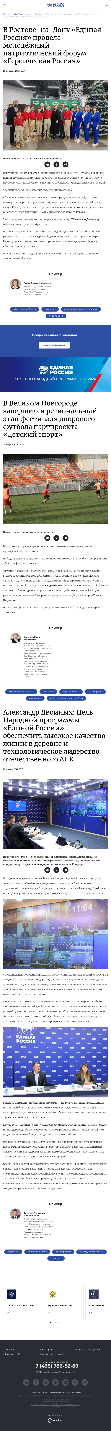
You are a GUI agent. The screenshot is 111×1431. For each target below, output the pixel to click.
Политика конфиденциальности (55, 1402)
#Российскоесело (37, 1251)
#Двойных (13, 1251)
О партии (10, 1349)
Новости (38, 14)
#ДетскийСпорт (71, 691)
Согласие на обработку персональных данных (55, 1407)
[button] (50, 1322)
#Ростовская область (25, 309)
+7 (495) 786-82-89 (55, 1366)
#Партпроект (95, 691)
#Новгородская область (21, 691)
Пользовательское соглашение (55, 1399)
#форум (50, 309)
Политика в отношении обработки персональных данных (55, 1404)
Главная (6, 14)
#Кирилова (35, 698)
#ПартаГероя (56, 316)
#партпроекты (63, 1251)
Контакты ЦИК (12, 1354)
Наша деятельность (22, 14)
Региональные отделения (88, 1349)
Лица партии (46, 1349)
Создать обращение (54, 345)
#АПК (56, 1258)
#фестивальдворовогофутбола (66, 698)
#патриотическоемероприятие (81, 309)
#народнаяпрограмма (91, 1251)
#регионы (48, 691)
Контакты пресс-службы (52, 1354)
